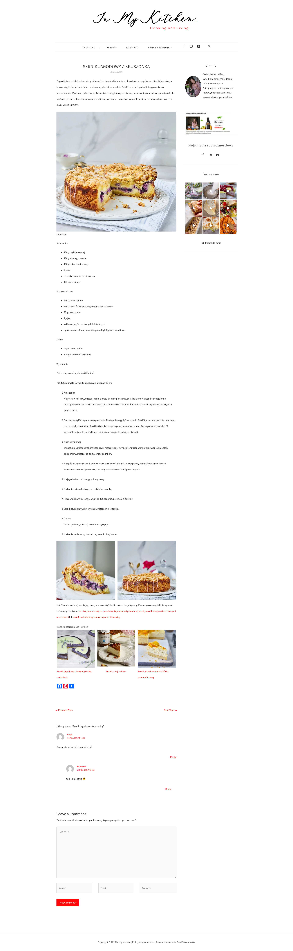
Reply (173, 757)
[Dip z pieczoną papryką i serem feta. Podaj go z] (228, 225)
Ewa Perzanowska (186, 942)
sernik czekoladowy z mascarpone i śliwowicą (96, 617)
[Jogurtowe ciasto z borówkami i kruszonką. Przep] (211, 191)
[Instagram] (191, 46)
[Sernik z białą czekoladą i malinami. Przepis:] (228, 191)
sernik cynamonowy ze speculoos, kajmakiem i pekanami (107, 611)
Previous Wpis (64, 710)
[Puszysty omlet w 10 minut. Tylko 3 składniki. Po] (211, 208)
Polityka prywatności (143, 942)
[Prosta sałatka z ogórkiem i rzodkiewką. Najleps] (193, 191)
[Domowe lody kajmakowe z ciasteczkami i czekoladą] (193, 225)
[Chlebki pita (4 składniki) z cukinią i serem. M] (211, 225)
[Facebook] (184, 46)
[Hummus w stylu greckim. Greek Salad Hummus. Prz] (228, 208)
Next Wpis (170, 710)
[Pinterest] (198, 46)
